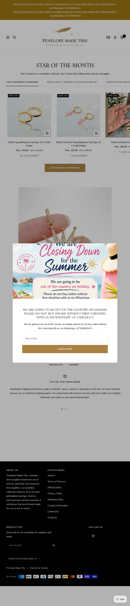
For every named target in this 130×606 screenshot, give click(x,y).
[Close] (112, 248)
